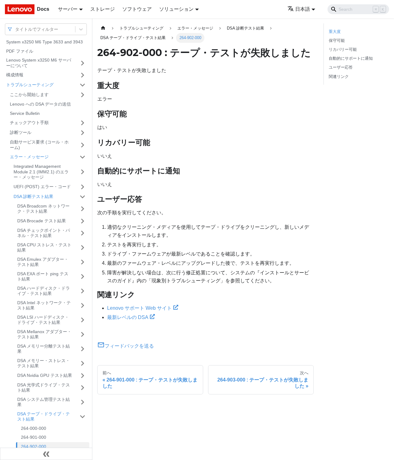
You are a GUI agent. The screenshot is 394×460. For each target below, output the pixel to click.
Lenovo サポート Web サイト (139, 308)
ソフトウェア (137, 9)
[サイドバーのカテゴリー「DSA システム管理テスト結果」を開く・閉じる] (82, 402)
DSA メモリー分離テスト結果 (43, 349)
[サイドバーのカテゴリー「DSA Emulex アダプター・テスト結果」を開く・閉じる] (82, 262)
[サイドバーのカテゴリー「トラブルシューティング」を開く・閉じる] (82, 85)
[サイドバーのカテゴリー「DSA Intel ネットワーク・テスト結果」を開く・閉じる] (82, 305)
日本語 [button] (302, 9)
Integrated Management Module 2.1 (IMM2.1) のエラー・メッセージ (41, 172)
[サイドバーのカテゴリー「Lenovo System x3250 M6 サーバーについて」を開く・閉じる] (82, 63)
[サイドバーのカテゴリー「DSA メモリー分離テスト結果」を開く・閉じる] (82, 349)
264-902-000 (33, 446)
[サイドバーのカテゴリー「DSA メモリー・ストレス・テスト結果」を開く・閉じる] (82, 363)
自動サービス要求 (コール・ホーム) (39, 144)
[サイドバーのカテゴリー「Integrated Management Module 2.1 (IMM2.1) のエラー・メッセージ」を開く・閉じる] (82, 172)
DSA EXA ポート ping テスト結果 (42, 276)
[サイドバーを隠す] (46, 454)
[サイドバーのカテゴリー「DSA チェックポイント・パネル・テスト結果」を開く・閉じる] (82, 233)
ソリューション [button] (176, 9)
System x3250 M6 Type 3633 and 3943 (44, 41)
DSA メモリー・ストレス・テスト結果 (43, 363)
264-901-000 (33, 437)
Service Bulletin (25, 113)
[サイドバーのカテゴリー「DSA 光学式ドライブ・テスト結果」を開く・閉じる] (82, 388)
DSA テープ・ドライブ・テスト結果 (43, 416)
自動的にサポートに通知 (351, 58)
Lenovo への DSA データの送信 (40, 104)
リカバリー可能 (343, 49)
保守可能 (337, 40)
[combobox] (15, 29)
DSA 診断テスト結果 (33, 196)
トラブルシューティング (30, 84)
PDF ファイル (19, 51)
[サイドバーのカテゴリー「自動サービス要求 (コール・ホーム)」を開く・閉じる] (82, 145)
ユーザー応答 (341, 67)
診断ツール (20, 132)
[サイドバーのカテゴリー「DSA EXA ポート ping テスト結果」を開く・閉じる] (82, 276)
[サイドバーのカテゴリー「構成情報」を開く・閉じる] (82, 75)
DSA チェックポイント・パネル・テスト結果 (43, 233)
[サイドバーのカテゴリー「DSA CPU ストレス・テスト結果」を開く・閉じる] (82, 247)
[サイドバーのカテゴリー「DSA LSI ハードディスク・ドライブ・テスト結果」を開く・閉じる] (82, 320)
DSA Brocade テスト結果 (41, 220)
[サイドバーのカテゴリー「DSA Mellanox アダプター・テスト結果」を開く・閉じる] (82, 334)
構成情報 (14, 74)
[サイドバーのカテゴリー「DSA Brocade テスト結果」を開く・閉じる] (82, 221)
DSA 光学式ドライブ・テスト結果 (43, 387)
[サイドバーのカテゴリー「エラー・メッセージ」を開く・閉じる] (82, 157)
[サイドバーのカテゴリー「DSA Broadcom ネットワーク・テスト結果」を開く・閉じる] (82, 209)
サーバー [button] (68, 9)
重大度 (335, 31)
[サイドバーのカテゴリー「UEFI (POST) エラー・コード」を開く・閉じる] (82, 187)
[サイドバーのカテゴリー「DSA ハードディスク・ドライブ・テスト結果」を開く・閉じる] (82, 291)
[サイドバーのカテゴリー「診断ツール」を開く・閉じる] (82, 133)
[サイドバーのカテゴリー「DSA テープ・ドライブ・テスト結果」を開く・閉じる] (82, 417)
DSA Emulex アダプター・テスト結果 (42, 262)
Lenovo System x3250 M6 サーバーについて (38, 63)
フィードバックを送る (129, 346)
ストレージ (102, 9)
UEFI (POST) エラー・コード (42, 186)
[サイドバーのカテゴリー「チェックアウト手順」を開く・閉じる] (82, 123)
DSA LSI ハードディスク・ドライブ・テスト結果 (43, 320)
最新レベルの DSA (127, 317)
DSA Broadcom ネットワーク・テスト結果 (43, 209)
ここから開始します (29, 94)
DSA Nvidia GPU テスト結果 (44, 375)
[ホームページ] (103, 28)
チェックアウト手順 (29, 122)
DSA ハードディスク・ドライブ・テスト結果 (43, 291)
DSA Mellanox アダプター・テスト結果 (44, 334)
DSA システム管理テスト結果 (43, 402)
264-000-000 (33, 428)
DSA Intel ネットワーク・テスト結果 (44, 305)
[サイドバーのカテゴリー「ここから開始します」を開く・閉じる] (82, 95)
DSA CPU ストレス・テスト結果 (44, 247)
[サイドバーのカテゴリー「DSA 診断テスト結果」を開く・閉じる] (82, 197)
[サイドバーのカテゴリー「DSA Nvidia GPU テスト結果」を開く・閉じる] (82, 376)
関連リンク (339, 76)
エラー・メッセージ (29, 156)
